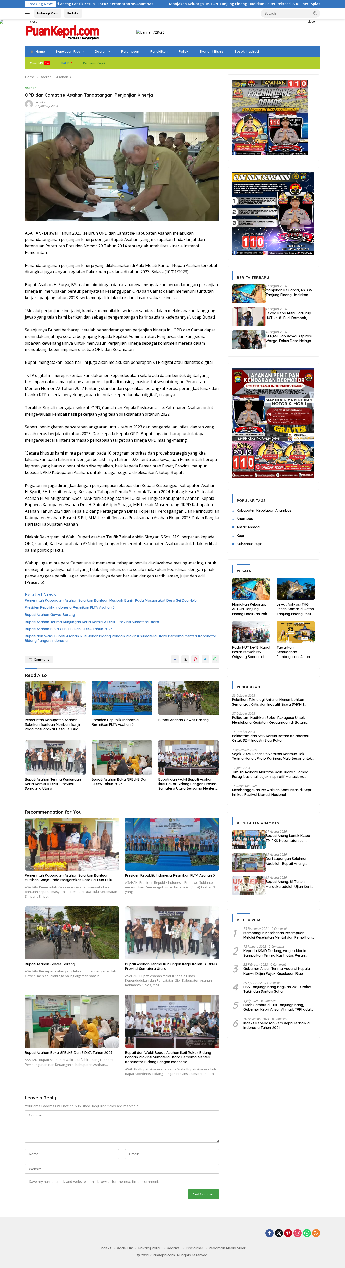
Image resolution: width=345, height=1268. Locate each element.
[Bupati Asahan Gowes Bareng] (188, 698)
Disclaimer (194, 1248)
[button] (315, 13)
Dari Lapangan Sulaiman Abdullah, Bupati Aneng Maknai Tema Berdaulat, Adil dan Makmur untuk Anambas (290, 861)
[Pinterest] (288, 1233)
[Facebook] (269, 1233)
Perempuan (130, 51)
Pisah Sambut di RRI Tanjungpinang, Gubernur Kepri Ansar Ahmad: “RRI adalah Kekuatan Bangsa (279, 1007)
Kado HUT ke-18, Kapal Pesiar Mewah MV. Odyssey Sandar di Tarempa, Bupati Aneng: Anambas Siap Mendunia (251, 652)
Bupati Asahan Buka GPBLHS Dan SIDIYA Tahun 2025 (68, 629)
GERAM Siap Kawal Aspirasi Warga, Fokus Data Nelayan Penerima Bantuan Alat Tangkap (289, 338)
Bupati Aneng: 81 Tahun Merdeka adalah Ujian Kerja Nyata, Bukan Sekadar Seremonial (289, 884)
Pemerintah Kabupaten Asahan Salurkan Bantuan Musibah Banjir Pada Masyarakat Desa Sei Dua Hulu (111, 600)
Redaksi (73, 13)
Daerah (100, 51)
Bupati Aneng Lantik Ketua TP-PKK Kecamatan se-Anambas (288, 838)
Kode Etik (125, 1248)
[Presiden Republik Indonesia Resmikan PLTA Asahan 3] (122, 698)
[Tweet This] (185, 659)
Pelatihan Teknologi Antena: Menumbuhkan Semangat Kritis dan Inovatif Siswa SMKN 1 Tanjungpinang (268, 702)
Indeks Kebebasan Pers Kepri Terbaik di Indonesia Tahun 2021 (276, 1025)
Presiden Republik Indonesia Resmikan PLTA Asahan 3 (70, 607)
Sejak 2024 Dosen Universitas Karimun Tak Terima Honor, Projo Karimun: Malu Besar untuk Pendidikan (272, 756)
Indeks (106, 1248)
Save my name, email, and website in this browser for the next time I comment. (94, 1181)
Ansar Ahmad (248, 527)
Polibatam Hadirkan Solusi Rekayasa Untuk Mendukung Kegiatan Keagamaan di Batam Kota (269, 720)
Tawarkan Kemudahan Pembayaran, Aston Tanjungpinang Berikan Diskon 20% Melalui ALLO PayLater (295, 652)
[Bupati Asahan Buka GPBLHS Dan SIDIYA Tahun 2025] (122, 757)
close (33, 22)
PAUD (65, 63)
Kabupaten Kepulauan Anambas (264, 510)
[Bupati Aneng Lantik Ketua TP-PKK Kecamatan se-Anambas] (249, 839)
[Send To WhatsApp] (215, 659)
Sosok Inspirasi (247, 51)
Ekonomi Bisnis (212, 51)
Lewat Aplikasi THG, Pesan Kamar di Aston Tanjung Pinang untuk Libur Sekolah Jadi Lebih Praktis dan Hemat (295, 609)
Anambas (245, 518)
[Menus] (28, 13)
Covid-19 (36, 63)
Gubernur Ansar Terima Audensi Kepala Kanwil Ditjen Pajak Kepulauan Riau (276, 971)
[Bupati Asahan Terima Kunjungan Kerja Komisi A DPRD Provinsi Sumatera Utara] (55, 757)
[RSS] (316, 1233)
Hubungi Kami (47, 13)
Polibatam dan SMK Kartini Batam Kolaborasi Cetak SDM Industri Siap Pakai (270, 738)
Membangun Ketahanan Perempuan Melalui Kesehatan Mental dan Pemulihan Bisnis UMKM (277, 935)
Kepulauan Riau (68, 51)
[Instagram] (297, 1233)
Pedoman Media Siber (227, 1248)
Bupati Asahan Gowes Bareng (50, 614)
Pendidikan (159, 51)
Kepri (241, 535)
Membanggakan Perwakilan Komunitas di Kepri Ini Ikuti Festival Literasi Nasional (272, 792)
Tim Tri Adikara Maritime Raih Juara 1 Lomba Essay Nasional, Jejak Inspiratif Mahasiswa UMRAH (270, 774)
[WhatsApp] (307, 1233)
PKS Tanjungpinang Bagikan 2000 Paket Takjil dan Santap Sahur (277, 989)
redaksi (40, 102)
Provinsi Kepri (94, 63)
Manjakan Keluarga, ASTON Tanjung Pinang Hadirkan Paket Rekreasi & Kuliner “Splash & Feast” (193, 4)
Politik (183, 51)
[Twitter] (279, 1233)
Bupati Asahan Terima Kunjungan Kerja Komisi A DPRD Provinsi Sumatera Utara (92, 622)
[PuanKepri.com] (63, 32)
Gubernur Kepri (249, 544)
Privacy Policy (149, 1248)
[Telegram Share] (205, 659)
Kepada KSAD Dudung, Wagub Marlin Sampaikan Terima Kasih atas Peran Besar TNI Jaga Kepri (274, 953)
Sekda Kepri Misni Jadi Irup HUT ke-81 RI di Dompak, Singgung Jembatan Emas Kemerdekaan (288, 315)
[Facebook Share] (175, 659)
